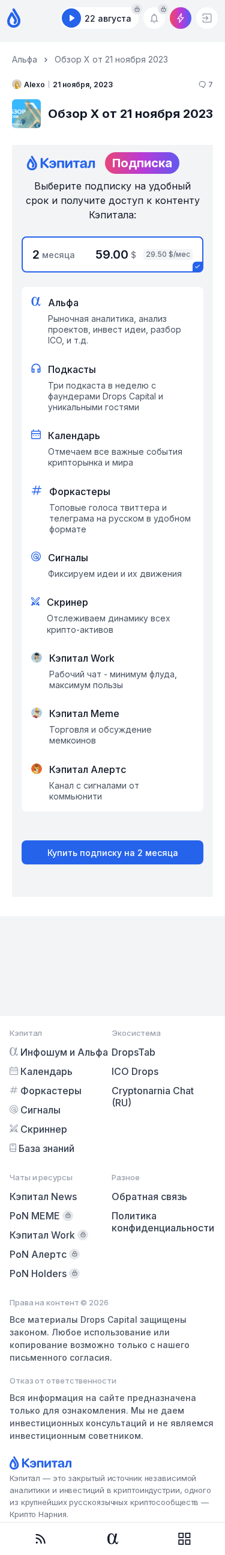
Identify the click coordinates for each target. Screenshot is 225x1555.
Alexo (34, 84)
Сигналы (40, 1110)
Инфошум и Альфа (64, 1052)
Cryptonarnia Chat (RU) (153, 1097)
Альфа (24, 59)
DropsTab (133, 1052)
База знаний (46, 1148)
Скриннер (43, 1129)
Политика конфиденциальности (163, 1222)
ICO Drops (135, 1071)
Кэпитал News (43, 1196)
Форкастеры (51, 1091)
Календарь (46, 1071)
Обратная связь (149, 1196)
